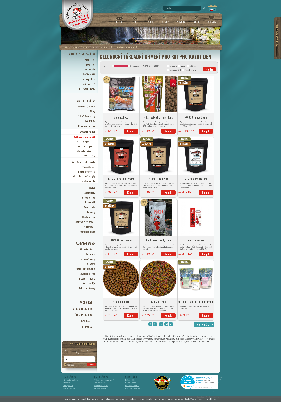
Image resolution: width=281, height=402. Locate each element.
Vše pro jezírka (70, 47)
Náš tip (192, 66)
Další (166, 324)
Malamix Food (121, 117)
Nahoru (227, 385)
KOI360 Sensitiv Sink (195, 179)
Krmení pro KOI (105, 47)
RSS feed (70, 364)
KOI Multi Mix (158, 302)
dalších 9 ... (203, 324)
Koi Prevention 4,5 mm (158, 240)
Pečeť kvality (190, 70)
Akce (183, 66)
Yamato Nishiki (196, 240)
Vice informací (196, 399)
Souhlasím (212, 399)
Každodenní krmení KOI (126, 47)
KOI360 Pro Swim (158, 179)
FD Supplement (121, 302)
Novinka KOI (175, 70)
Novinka (173, 66)
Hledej (209, 69)
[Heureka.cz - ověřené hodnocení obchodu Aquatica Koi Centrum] (201, 388)
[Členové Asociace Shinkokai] (163, 383)
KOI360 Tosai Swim (121, 240)
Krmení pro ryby (88, 47)
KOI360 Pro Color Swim (121, 179)
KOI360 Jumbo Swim (196, 117)
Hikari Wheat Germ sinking (158, 117)
